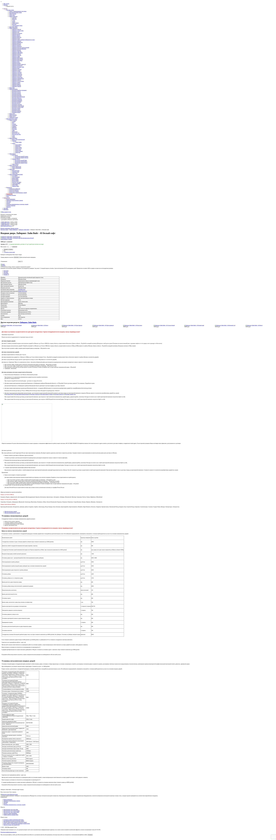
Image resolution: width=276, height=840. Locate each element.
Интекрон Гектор (16, 91)
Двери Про (12, 87)
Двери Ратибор (13, 115)
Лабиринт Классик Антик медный (20, 47)
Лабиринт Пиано (16, 63)
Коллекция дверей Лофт (21, 160)
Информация (6, 197)
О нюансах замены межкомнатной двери (13, 819)
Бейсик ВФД (15, 178)
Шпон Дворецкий (16, 166)
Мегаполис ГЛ (15, 133)
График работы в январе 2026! (10, 814)
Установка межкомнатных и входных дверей (17, 204)
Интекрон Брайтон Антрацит (19, 90)
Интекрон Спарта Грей (17, 107)
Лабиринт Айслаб (16, 29)
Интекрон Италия (16, 94)
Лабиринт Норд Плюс (17, 59)
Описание (5, 270)
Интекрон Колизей (16, 95)
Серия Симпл (18, 147)
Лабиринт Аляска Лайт (18, 30)
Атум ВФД (14, 175)
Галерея (14, 124)
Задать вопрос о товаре (6, 239)
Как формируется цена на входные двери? (13, 821)
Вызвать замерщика (5, 228)
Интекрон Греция (16, 93)
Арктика (14, 17)
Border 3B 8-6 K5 (23, 291)
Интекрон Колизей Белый (18, 96)
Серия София (18, 142)
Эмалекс (14, 140)
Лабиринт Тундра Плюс (18, 81)
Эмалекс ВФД (15, 186)
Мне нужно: (4, 246)
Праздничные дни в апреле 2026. (11, 810)
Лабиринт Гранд (16, 38)
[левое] (3, 264)
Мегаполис (15, 131)
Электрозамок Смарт (17, 25)
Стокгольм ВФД (16, 183)
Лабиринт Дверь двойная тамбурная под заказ (23, 39)
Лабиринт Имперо (16, 41)
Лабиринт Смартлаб (17, 74)
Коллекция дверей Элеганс (21, 157)
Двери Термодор (13, 16)
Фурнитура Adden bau (14, 188)
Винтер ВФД (15, 179)
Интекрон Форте (16, 112)
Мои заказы (6, 3)
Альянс (14, 121)
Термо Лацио (15, 23)
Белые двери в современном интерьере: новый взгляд (16, 823)
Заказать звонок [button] (14, 228)
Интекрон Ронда (16, 103)
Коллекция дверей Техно (21, 162)
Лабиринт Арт (15, 32)
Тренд (13, 137)
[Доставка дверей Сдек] (70, 394)
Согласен (90, 834)
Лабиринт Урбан (16, 82)
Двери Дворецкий (13, 165)
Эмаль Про (14, 173)
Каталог (5, 8)
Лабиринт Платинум (17, 65)
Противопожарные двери (15, 12)
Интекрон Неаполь (16, 98)
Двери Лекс (12, 15)
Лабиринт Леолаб (16, 54)
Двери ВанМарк (13, 138)
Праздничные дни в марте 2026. (11, 812)
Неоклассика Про (16, 134)
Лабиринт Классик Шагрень (19, 48)
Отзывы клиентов (10, 205)
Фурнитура (9, 187)
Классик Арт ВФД (16, 182)
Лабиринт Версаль (16, 37)
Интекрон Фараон (16, 111)
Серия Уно (17, 152)
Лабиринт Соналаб (16, 76)
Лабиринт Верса (16, 35)
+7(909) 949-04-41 (5, 224)
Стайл (13, 20)
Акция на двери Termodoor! (10, 813)
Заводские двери (13, 26)
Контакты (5, 209)
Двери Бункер (12, 13)
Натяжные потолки (11, 195)
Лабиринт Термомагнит (18, 78)
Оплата (8, 203)
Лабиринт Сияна (16, 70)
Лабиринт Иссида (16, 43)
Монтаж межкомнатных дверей (12, 512)
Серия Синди (18, 148)
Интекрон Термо (16, 108)
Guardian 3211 (22, 289)
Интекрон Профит (16, 102)
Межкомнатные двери (11, 118)
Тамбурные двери (13, 117)
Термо (13, 21)
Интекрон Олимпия (17, 99)
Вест (13, 122)
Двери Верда (12, 153)
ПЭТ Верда (15, 155)
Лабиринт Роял (16, 68)
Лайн (13, 130)
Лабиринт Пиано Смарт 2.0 (19, 64)
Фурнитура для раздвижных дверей (18, 192)
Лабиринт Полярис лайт (18, 67)
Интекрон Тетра (16, 109)
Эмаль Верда (15, 164)
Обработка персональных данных (14, 200)
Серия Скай (18, 150)
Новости (8, 207)
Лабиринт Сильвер (16, 69)
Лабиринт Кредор (16, 50)
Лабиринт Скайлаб (16, 72)
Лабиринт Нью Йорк (17, 60)
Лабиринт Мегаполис (17, 58)
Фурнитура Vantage (14, 191)
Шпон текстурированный (18, 139)
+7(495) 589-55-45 (5, 222)
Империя (14, 127)
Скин (13, 135)
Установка (5, 273)
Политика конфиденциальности (8, 832)
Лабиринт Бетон (16, 34)
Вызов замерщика (10, 199)
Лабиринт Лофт (16, 56)
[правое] (3, 265)
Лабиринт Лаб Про (16, 51)
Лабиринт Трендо (16, 80)
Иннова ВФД (15, 181)
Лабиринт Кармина (17, 46)
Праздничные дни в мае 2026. (10, 809)
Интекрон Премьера (17, 100)
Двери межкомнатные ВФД (16, 174)
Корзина (5, 5)
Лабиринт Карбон (16, 45)
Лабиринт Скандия (16, 73)
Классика (14, 129)
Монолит (14, 19)
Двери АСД (12, 113)
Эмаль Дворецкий (16, 168)
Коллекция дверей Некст (21, 161)
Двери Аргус (12, 116)
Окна (7, 196)
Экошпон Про (15, 172)
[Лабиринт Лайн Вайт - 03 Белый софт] (10, 236)
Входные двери (10, 10)
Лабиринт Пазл (16, 61)
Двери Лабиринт (13, 28)
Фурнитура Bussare (14, 190)
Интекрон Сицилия (17, 104)
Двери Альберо (13, 120)
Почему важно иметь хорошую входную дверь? (15, 822)
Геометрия (14, 125)
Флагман (14, 24)
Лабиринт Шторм (16, 85)
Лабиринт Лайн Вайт (17, 52)
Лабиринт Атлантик (17, 33)
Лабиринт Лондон (16, 55)
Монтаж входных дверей (11, 511)
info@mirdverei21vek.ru (6, 226)
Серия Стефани (19, 151)
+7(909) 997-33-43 (5, 223)
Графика (14, 126)
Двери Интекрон (13, 89)
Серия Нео (17, 146)
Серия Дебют (18, 144)
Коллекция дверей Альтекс (21, 156)
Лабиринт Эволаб (16, 86)
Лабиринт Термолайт (17, 77)
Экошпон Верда (16, 159)
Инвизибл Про (15, 170)
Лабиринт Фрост (16, 83)
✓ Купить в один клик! (9, 252)
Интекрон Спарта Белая (18, 105)
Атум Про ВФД (16, 177)
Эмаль (13, 143)
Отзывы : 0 (6, 274)
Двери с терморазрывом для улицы (17, 11)
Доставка (8, 201)
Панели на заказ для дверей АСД (11, 824)
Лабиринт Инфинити (17, 42)
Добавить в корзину (8, 249)
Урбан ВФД (15, 185)
